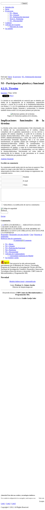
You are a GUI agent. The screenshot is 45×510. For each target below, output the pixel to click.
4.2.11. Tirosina (9, 88)
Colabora (8, 23)
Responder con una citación (19, 235)
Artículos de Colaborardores (15, 254)
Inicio (7, 9)
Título (25, 185)
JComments (18, 240)
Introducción (9, 7)
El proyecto (9, 11)
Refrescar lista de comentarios (11, 238)
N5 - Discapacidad (16, 21)
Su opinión (9, 28)
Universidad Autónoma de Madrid (21, 256)
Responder (4, 235)
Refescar (4, 210)
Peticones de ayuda (16, 27)
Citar (31, 235)
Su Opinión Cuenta (12, 258)
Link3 (14, 503)
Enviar (3, 216)
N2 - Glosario (14, 15)
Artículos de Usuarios (12, 25)
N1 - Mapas (14, 13)
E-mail (25, 181)
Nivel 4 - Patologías (16, 19)
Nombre (26, 177)
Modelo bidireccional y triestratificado (23, 281)
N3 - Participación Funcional (15, 248)
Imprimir (4, 93)
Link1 (3, 503)
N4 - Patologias (10, 250)
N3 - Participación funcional (19, 17)
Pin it (11, 96)
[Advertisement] (22, 53)
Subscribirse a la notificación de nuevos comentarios (21, 205)
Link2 (8, 503)
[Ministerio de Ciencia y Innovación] (5, 263)
